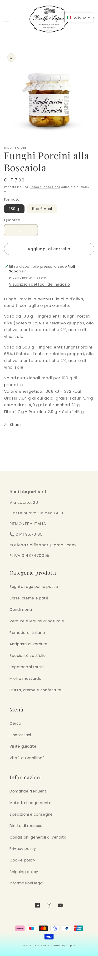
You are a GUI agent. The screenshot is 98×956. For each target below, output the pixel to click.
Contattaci (20, 734)
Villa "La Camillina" (27, 757)
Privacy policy (23, 848)
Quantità (12, 220)
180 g (14, 208)
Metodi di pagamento (31, 802)
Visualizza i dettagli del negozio (39, 284)
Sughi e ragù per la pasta (34, 586)
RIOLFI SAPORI (41, 945)
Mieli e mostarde (26, 678)
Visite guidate (23, 746)
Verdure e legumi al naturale (37, 621)
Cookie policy (22, 860)
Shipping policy (24, 871)
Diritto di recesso (26, 825)
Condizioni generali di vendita (38, 837)
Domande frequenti (28, 791)
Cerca (15, 723)
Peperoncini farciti (27, 666)
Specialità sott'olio (28, 655)
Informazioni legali (27, 883)
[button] (6, 19)
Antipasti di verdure (28, 644)
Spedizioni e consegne (31, 814)
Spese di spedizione (45, 187)
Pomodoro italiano (27, 632)
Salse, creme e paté (29, 598)
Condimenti (21, 609)
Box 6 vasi (42, 208)
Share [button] (15, 424)
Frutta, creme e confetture (35, 690)
